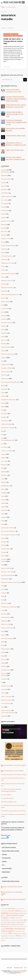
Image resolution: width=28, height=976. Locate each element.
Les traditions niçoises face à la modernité (13, 811)
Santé (2, 631)
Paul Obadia (15, 933)
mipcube (3, 503)
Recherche (4, 614)
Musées (3, 556)
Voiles (3, 707)
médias (3, 489)
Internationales (8, 35)
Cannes (3, 242)
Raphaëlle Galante (4, 935)
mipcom (3, 500)
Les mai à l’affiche (6, 795)
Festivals (3, 357)
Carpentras (4, 249)
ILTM (2, 410)
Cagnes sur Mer (5, 238)
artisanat (17, 908)
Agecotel (3, 182)
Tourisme (4, 673)
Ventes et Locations (6, 700)
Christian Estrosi (14, 913)
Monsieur (4, 542)
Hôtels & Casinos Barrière (18, 920)
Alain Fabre (11, 909)
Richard (18, 936)
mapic (3, 479)
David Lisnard (12, 915)
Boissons (3, 228)
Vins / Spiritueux (6, 703)
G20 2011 (4, 375)
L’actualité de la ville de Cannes (14, 765)
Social (3, 645)
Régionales (19, 35)
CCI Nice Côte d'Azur (7, 256)
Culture (3, 277)
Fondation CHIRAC (6, 368)
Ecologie (3, 315)
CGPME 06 (4, 259)
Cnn (3, 865)
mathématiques (5, 486)
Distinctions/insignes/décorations (10, 294)
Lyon (2, 468)
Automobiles (5, 210)
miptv (2, 521)
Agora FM (4, 186)
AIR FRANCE (5, 193)
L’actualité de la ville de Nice (12, 771)
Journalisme (4, 447)
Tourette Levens (6, 670)
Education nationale (6, 322)
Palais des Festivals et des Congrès (11, 582)
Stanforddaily (6, 872)
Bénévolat (4, 224)
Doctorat (3, 298)
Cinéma (3, 266)
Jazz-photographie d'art (8, 440)
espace (3, 336)
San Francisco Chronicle (9, 847)
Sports (3, 652)
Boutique (3, 235)
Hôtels (3, 406)
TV (2, 682)
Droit (2, 305)
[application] (14, 731)
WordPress (18, 973)
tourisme (17, 938)
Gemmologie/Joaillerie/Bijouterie (10, 382)
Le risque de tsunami (7, 798)
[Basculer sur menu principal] (2, 2)
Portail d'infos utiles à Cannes (10, 851)
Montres (3, 545)
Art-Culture (4, 200)
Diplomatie (4, 291)
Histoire (3, 403)
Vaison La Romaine (6, 696)
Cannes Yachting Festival (8, 245)
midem (3, 496)
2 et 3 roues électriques (8, 712)
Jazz (2, 438)
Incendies (4, 417)
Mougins (3, 552)
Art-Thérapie (5, 203)
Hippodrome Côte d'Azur (8, 399)
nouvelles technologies (8, 575)
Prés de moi (4, 603)
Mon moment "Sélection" (8, 531)
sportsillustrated (7, 868)
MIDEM (15, 926)
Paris (2, 586)
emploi (3, 329)
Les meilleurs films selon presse (14, 899)
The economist (6, 858)
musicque (4, 559)
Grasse (3, 392)
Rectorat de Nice (6, 617)
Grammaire (4, 389)
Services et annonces (7, 638)
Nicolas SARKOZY (6, 568)
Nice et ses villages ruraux (9, 802)
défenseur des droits (7, 280)
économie (4, 319)
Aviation (3, 214)
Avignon (3, 217)
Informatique (5, 421)
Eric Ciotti (20, 918)
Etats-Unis (4, 340)
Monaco (3, 538)
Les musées (4, 461)
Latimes (4, 861)
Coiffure (3, 270)
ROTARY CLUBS (6, 624)
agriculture (4, 189)
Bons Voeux (4, 231)
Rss (25, 967)
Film (2, 361)
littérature (4, 465)
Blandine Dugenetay (14, 911)
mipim (3, 514)
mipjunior (4, 517)
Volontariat (4, 716)
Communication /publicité (8, 273)
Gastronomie (14, 34)
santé (10, 938)
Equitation (4, 333)
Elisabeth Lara (13, 918)
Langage (3, 454)
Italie (2, 435)
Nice (14, 35)
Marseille (4, 482)
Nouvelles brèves (6, 179)
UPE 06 (3, 693)
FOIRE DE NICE (7, 34)
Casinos (3, 252)
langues (3, 458)
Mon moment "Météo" (7, 528)
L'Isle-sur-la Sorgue (7, 451)
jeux (2, 444)
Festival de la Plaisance (8, 354)
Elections (3, 326)
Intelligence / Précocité (7, 428)
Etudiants (4, 343)
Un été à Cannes (6, 686)
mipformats (4, 510)
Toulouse (4, 666)
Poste (2, 600)
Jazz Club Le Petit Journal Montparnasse (11, 922)
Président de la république (9, 607)
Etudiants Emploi (6, 347)
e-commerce (4, 308)
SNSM (3, 642)
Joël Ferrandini (11, 924)
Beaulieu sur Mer (6, 221)
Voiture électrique (6, 710)
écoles (3, 312)
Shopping (4, 675)
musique (3, 561)
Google (3, 385)
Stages (3, 656)
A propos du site (18, 967)
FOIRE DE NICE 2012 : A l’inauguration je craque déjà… (13, 41)
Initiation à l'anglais (6, 424)
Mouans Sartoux (6, 549)
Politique (3, 593)
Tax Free (3, 659)
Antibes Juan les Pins (7, 196)
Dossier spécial (5, 301)
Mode (2, 524)
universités (4, 689)
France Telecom (5, 371)
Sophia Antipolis (6, 649)
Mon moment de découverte (9, 535)
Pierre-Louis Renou (22, 933)
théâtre (3, 663)
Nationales (4, 175)
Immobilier (4, 413)
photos (3, 589)
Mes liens (9, 967)
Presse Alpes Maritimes (15, 970)
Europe (3, 350)
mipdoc (3, 507)
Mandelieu (4, 475)
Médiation (4, 493)
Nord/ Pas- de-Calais (7, 572)
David (5, 915)
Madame (3, 472)
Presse (3, 610)
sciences (3, 635)
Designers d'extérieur (7, 287)
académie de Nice (4, 908)
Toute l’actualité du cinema (12, 887)
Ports (2, 596)
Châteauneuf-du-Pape (7, 263)
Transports (4, 679)
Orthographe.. (5, 579)
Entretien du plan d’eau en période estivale (13, 774)
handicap (3, 396)
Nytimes (4, 854)
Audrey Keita (21, 908)
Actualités (4, 170)
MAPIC (12, 926)
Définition (4, 284)
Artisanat (3, 207)
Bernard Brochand (4, 911)
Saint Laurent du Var (7, 628)
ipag (2, 431)
